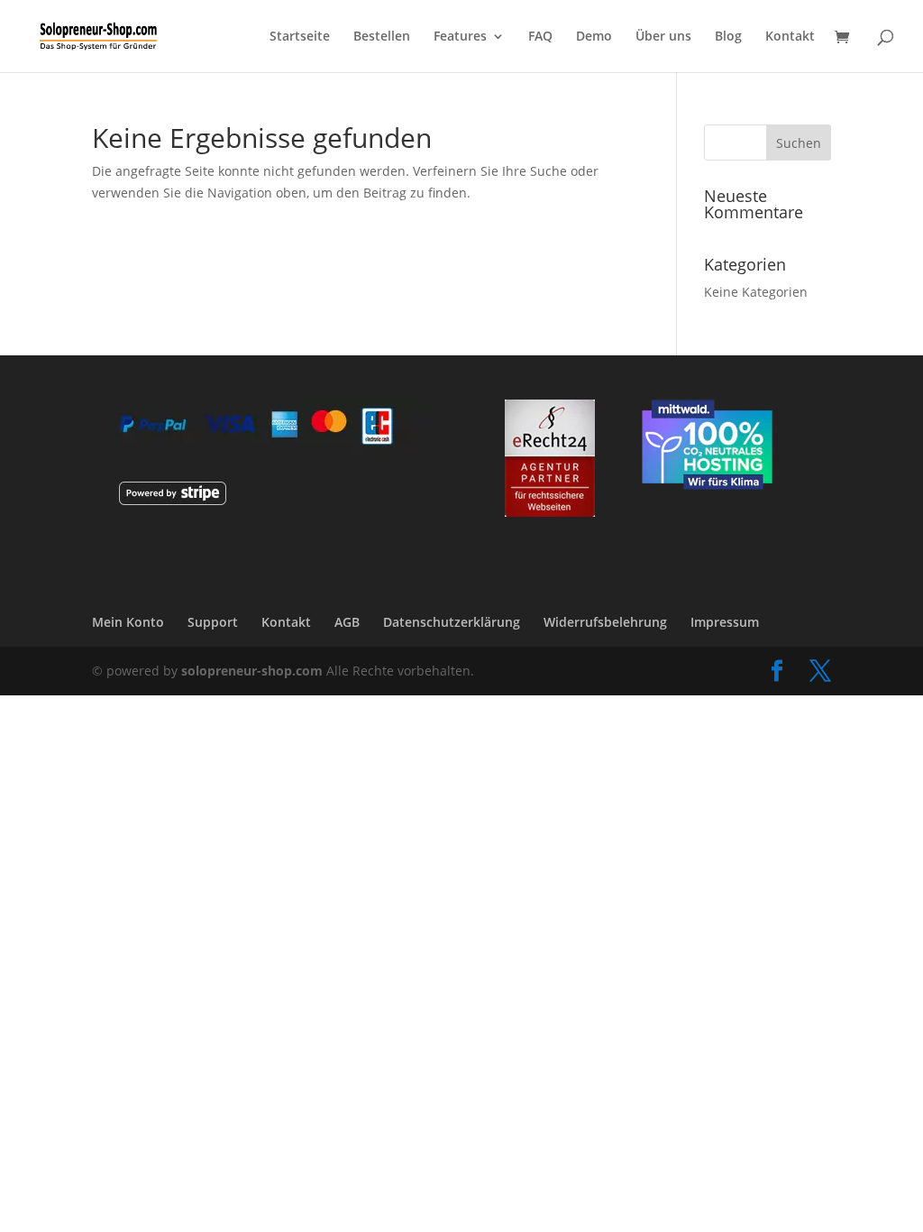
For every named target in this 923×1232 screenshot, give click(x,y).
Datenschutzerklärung (451, 621)
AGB (347, 621)
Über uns (663, 37)
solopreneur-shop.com (252, 670)
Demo (594, 37)
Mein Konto (128, 621)
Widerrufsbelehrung (605, 621)
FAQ (540, 37)
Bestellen (381, 37)
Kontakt (790, 37)
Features (460, 37)
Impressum (724, 621)
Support (212, 621)
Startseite (300, 37)
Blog (728, 37)
